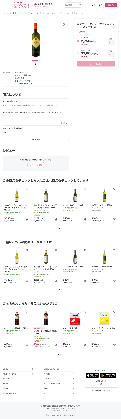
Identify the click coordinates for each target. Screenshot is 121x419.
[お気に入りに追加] (63, 24)
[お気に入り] (93, 5)
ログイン (111, 5)
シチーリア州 (24, 80)
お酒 (14, 13)
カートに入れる (96, 64)
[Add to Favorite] (26, 188)
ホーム (5, 13)
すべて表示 (35, 139)
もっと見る (65, 123)
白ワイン (34, 13)
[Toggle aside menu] (6, 5)
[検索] (80, 5)
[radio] (78, 41)
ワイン (23, 13)
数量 (110, 39)
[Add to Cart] (26, 219)
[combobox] (111, 42)
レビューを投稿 (36, 165)
